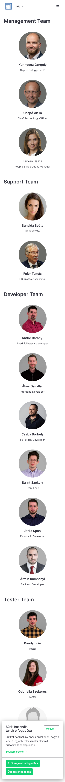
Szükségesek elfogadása (23, 763)
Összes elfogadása (19, 771)
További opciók (15, 751)
